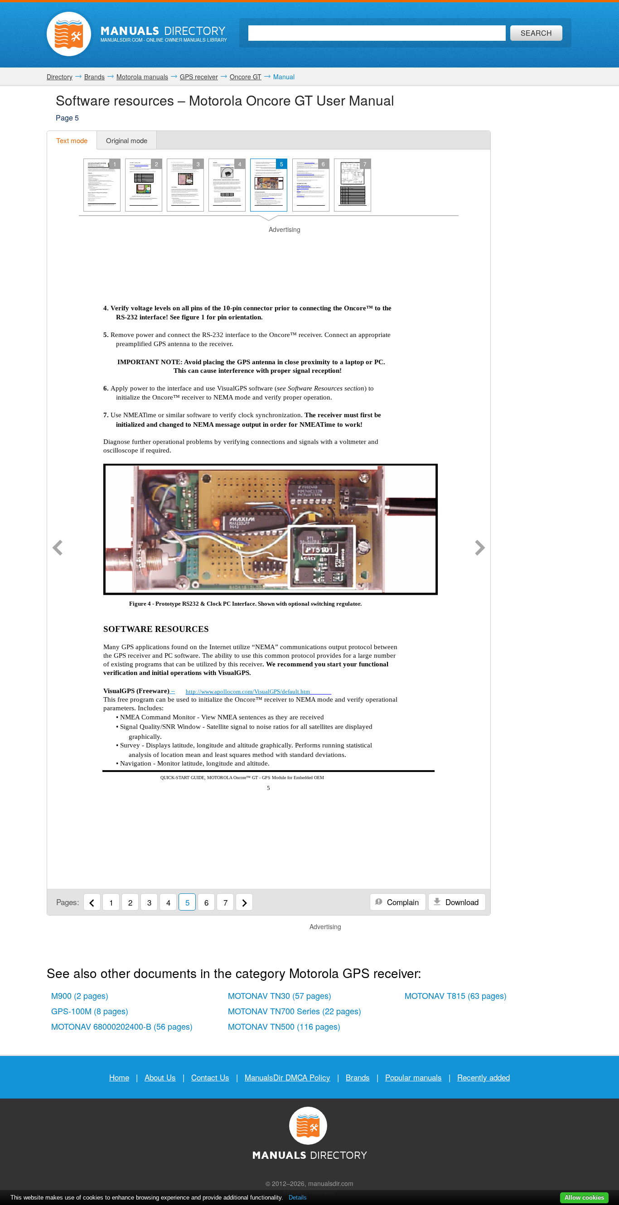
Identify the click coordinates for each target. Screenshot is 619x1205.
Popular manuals (413, 1077)
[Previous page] (57, 548)
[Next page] (480, 548)
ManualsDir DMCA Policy (287, 1077)
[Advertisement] (268, 245)
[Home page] (69, 34)
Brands (358, 1077)
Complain (402, 901)
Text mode (71, 140)
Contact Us (210, 1077)
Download (461, 901)
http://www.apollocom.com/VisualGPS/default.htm (248, 691)
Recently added (483, 1077)
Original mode (126, 140)
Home (119, 1077)
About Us (160, 1077)
